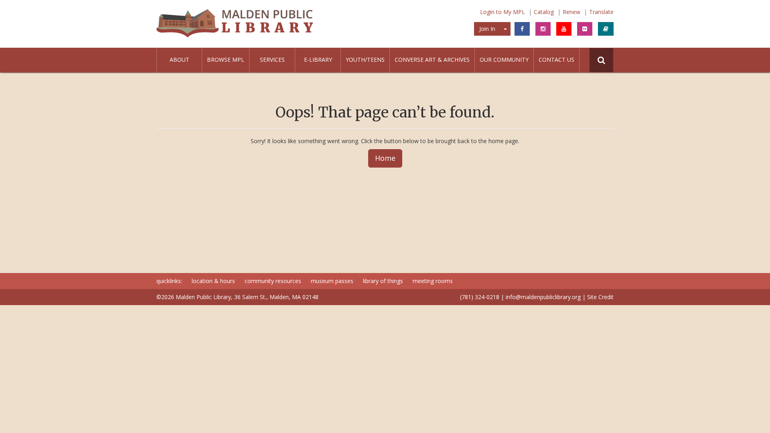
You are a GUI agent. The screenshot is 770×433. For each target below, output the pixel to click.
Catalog (544, 12)
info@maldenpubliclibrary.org (543, 297)
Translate (601, 12)
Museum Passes (332, 281)
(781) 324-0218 (479, 297)
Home (385, 158)
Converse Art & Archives (432, 59)
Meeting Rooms (433, 281)
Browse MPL (225, 59)
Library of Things (383, 281)
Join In (487, 28)
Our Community (504, 59)
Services (272, 59)
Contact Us (556, 59)
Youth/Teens (365, 59)
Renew (571, 12)
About (179, 59)
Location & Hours (213, 281)
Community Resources (273, 281)
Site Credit (600, 297)
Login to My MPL (502, 12)
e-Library (318, 59)
